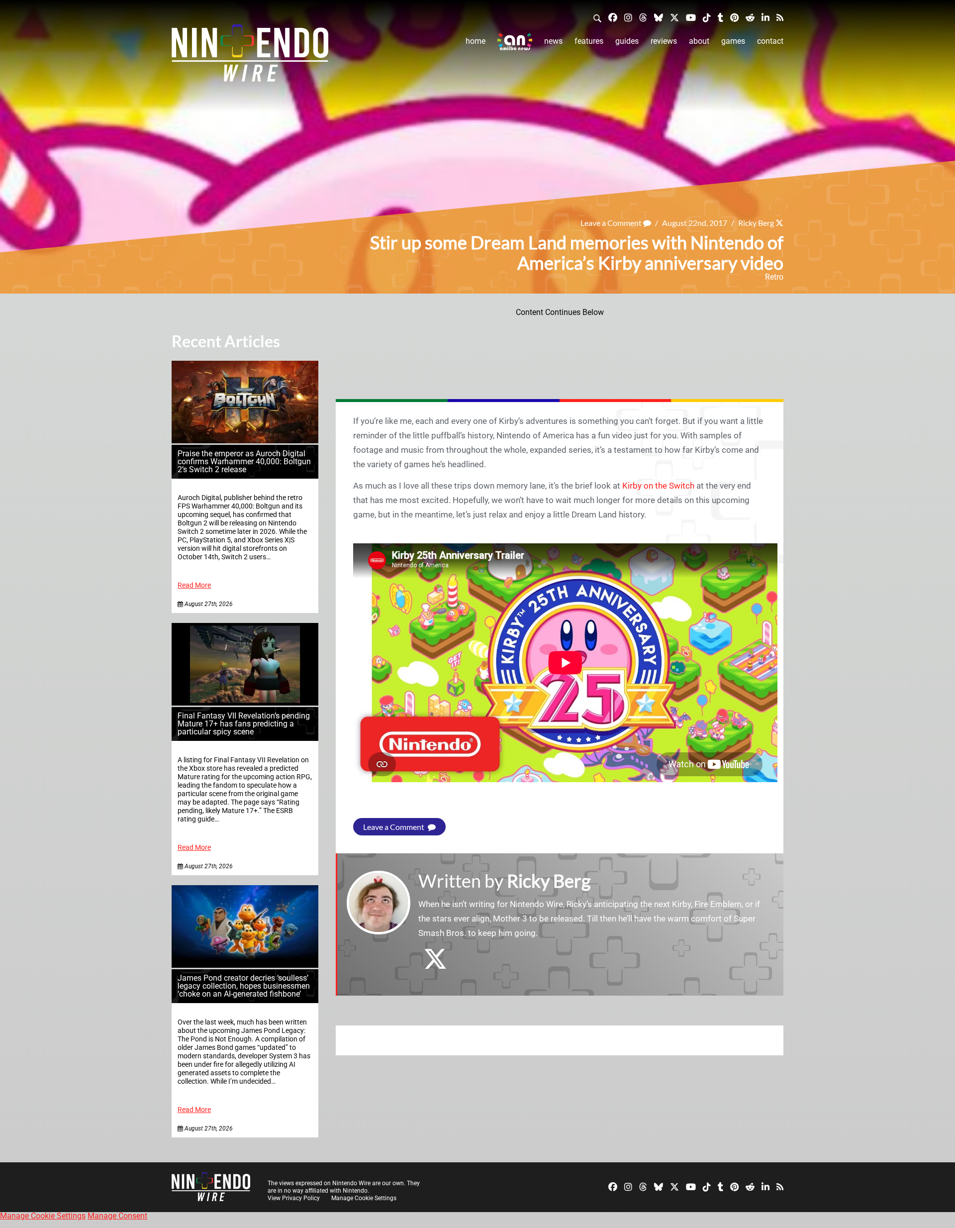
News (553, 41)
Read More (194, 585)
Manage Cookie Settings (363, 1198)
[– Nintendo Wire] (250, 56)
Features (588, 41)
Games (733, 41)
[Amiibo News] (514, 41)
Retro (774, 277)
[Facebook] (612, 17)
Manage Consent (117, 1216)
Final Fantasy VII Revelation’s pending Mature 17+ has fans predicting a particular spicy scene (244, 723)
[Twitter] (674, 17)
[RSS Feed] (779, 17)
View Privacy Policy (294, 1198)
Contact (770, 41)
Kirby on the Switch (658, 486)
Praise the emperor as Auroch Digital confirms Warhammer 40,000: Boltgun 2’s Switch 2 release (244, 461)
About (699, 41)
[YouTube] (691, 17)
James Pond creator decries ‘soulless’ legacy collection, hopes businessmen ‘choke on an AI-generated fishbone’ (244, 986)
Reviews (664, 41)
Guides (627, 41)
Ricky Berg (756, 222)
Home (475, 41)
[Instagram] (628, 17)
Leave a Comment (611, 222)
